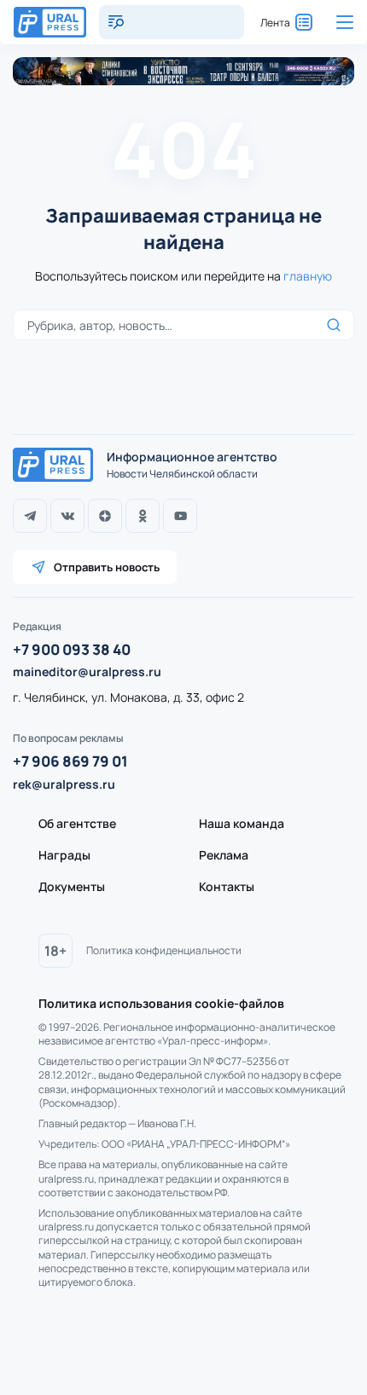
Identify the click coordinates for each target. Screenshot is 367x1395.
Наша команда (241, 823)
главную (307, 276)
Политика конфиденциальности (164, 950)
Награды (64, 855)
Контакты (226, 886)
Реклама (223, 855)
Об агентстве (77, 823)
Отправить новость (107, 567)
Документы (71, 886)
